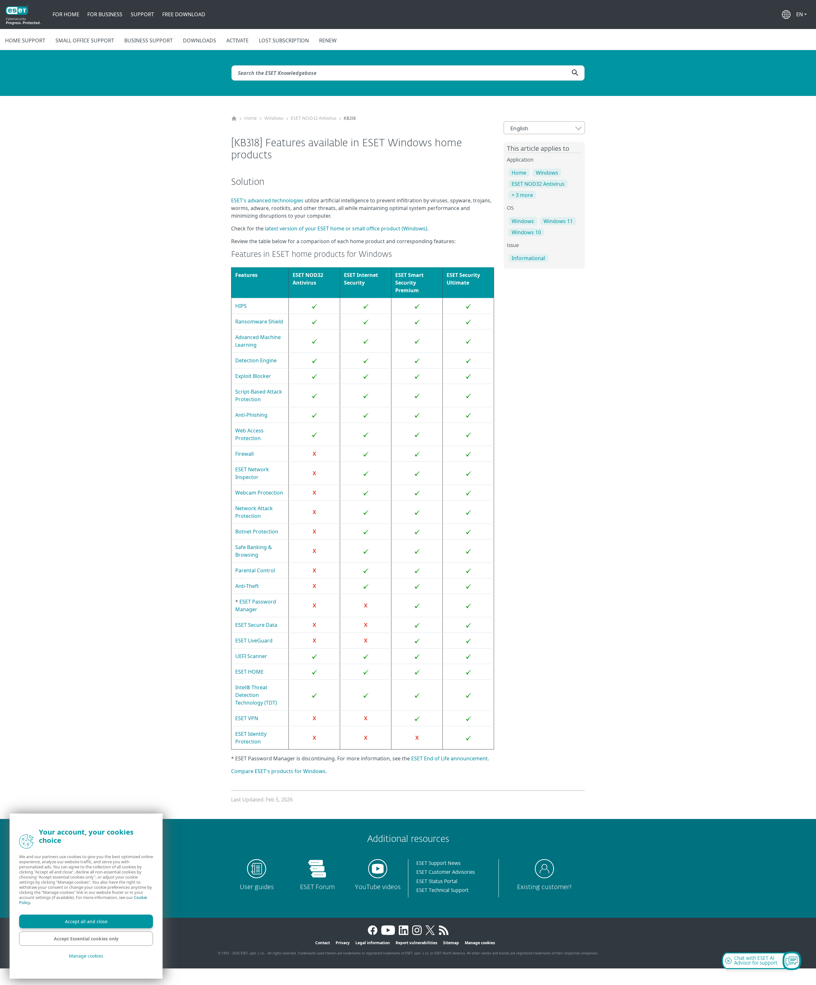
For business (104, 14)
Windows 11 (558, 221)
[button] (801, 14)
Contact (322, 942)
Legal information (372, 942)
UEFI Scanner (251, 656)
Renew (328, 40)
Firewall (244, 453)
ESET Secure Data (256, 624)
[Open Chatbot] (792, 961)
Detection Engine (256, 360)
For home (66, 14)
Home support (25, 40)
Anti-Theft (247, 586)
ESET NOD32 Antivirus (313, 118)
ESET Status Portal (436, 881)
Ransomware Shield (259, 321)
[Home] (234, 118)
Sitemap (451, 942)
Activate (237, 40)
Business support (148, 40)
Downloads (199, 40)
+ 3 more (522, 195)
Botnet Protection (256, 531)
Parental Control (255, 570)
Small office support (84, 40)
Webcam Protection (259, 492)
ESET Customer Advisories (445, 872)
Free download (183, 14)
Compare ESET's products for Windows (278, 771)
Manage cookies (480, 942)
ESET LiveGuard (254, 640)
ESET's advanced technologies (267, 200)
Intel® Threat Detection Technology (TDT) (256, 695)
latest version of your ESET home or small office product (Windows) (346, 228)
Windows (273, 118)
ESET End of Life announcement (449, 758)
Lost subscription (284, 40)
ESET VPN (246, 718)
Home (250, 118)
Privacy (343, 942)
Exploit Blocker (253, 376)
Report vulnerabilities (416, 942)
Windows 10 (526, 232)
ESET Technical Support (442, 890)
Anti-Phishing (251, 414)
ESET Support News (438, 863)
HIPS (241, 305)
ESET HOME (249, 671)
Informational (528, 258)
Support (142, 14)
